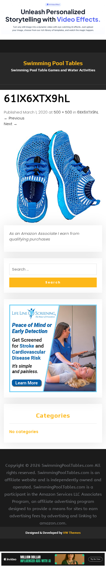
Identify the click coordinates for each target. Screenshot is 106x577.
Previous (14, 118)
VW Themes (71, 533)
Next (10, 123)
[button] (53, 87)
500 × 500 (63, 112)
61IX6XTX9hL (88, 112)
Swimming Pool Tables (53, 63)
